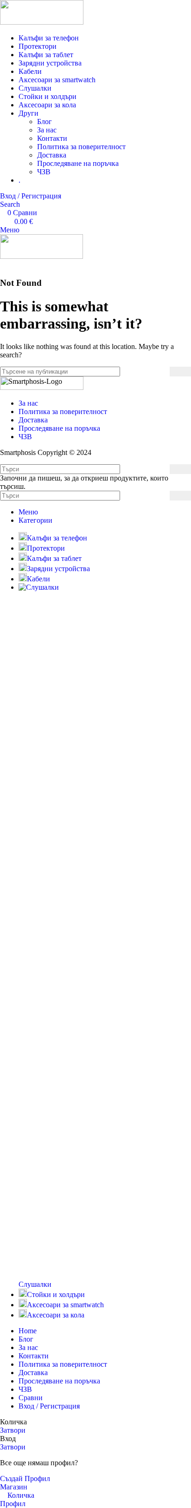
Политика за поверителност (81, 147)
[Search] (180, 371)
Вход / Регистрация (49, 1406)
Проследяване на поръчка (78, 163)
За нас (47, 130)
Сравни (31, 1398)
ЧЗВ (44, 172)
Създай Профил (25, 1478)
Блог (44, 121)
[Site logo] (41, 22)
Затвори (12, 1430)
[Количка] (3, 265)
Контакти (52, 138)
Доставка (51, 155)
